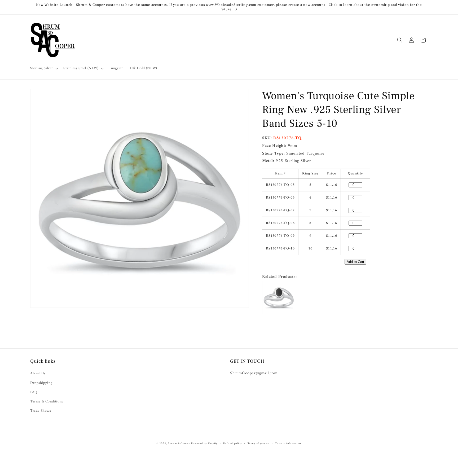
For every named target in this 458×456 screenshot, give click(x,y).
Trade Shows (40, 410)
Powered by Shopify (204, 443)
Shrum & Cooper (179, 443)
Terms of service (259, 443)
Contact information (288, 443)
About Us (38, 373)
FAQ (33, 392)
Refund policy (232, 443)
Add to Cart (355, 262)
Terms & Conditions (46, 401)
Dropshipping (41, 383)
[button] (43, 68)
